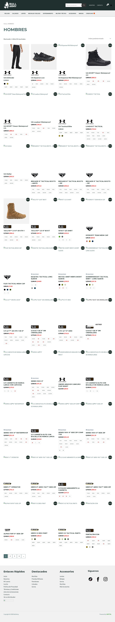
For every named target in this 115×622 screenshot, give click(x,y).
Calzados (34, 584)
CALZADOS (15, 13)
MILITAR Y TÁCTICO (61, 13)
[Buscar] (84, 5)
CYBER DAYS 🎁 (90, 13)
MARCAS (81, 13)
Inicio (5, 24)
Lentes (62, 576)
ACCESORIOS (72, 13)
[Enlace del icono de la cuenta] (111, 5)
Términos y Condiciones (11, 589)
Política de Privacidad (11, 587)
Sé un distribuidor (9, 597)
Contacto (100, 5)
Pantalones (35, 582)
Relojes (62, 579)
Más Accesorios (64, 587)
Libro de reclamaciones (11, 592)
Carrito (6, 584)
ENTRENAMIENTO (48, 13)
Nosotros (92, 5)
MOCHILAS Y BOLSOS (34, 13)
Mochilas (34, 576)
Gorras (34, 587)
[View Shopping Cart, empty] (107, 5)
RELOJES (7, 13)
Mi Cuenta (7, 582)
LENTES (23, 13)
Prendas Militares (37, 579)
